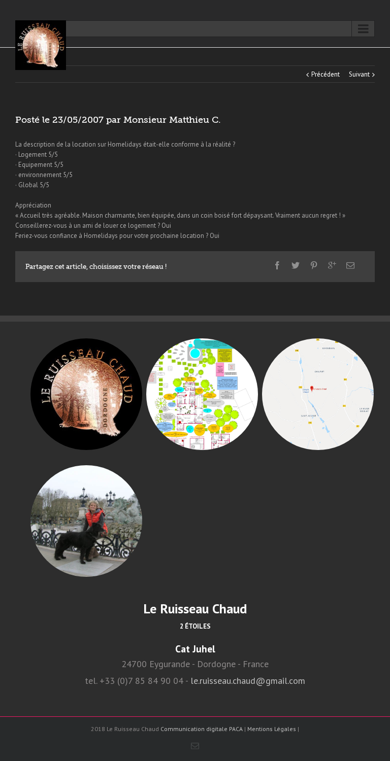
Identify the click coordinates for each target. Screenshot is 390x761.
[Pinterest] (314, 265)
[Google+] (332, 265)
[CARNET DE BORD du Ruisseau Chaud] (86, 394)
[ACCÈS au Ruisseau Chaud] (318, 394)
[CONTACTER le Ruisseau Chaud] (86, 521)
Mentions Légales (271, 729)
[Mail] (350, 265)
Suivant (359, 74)
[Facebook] (277, 265)
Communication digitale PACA (201, 729)
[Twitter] (295, 265)
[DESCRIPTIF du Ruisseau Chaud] (202, 394)
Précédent (325, 74)
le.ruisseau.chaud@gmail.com (247, 680)
